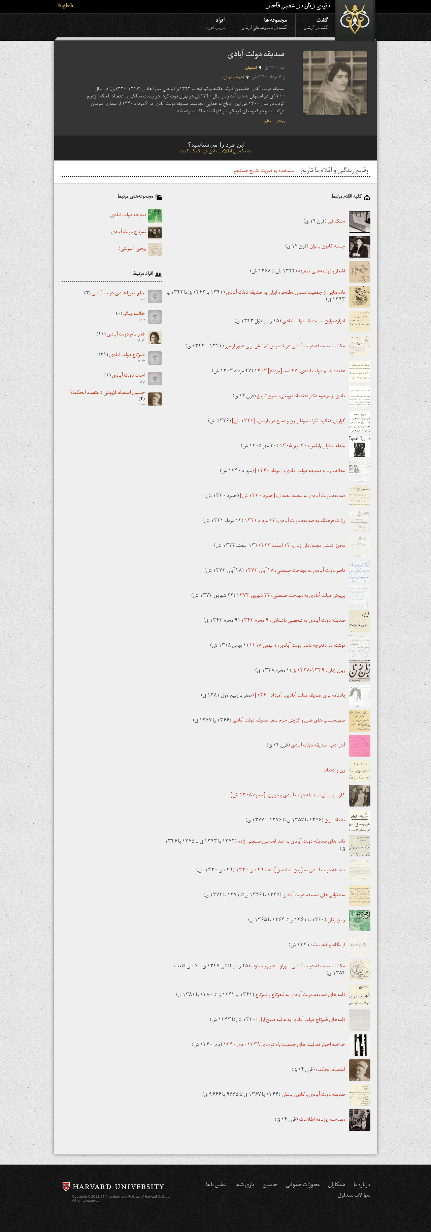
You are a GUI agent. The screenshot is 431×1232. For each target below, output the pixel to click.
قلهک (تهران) (233, 78)
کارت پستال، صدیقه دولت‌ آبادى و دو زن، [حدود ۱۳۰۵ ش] (288, 795)
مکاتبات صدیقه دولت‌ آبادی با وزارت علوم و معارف (298, 966)
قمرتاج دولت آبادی (128, 233)
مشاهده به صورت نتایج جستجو (264, 171)
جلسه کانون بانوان (327, 246)
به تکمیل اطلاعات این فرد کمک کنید (215, 151)
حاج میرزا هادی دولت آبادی (114, 296)
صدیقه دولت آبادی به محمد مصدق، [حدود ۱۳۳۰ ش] (292, 496)
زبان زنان (336, 920)
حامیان (270, 1185)
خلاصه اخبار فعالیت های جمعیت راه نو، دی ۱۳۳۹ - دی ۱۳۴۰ (284, 1045)
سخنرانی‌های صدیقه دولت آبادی (314, 895)
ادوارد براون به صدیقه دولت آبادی (313, 321)
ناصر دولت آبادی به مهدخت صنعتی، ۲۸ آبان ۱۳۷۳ (295, 571)
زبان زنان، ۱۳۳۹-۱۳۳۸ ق (318, 670)
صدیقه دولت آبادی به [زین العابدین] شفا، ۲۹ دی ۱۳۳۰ (290, 870)
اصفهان (251, 68)
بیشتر (281, 121)
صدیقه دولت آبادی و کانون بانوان (313, 1095)
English (65, 6)
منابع (267, 121)
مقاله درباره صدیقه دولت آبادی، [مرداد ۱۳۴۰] (300, 471)
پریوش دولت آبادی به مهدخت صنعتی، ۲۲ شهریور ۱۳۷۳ (290, 596)
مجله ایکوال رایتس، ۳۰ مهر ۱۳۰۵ (312, 446)
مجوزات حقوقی (303, 1185)
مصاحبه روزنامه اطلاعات (322, 1119)
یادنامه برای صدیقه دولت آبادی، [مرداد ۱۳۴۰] (300, 695)
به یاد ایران (335, 820)
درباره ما (362, 1185)
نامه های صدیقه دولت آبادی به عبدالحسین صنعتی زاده (291, 842)
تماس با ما (216, 1185)
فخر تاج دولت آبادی (120, 337)
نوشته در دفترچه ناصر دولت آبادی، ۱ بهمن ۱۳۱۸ (297, 645)
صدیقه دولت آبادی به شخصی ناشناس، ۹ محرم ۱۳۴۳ (293, 620)
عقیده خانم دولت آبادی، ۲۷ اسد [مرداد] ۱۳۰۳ (299, 371)
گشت (316, 23)
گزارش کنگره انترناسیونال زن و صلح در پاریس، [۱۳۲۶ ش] (288, 421)
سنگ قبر (336, 221)
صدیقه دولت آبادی (128, 216)
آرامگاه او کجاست (329, 945)
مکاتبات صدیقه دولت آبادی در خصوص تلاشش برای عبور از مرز (285, 346)
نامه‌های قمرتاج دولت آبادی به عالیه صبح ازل (302, 1020)
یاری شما (244, 1185)
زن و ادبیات (334, 770)
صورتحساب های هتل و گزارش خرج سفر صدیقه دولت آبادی (288, 720)
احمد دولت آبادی (124, 378)
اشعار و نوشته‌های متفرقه (321, 271)
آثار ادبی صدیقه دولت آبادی (318, 745)
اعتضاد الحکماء (330, 1070)
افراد (215, 23)
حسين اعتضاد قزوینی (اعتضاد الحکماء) (107, 399)
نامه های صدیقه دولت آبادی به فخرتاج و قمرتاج (300, 995)
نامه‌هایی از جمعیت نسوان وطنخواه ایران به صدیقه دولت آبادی (285, 293)
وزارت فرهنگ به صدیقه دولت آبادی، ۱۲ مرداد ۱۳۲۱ (294, 521)
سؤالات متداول (354, 1196)
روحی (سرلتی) (132, 249)
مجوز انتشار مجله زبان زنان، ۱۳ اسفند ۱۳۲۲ (301, 546)
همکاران (336, 1185)
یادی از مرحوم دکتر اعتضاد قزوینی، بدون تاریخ (301, 396)
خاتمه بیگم (130, 317)
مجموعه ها (264, 23)
